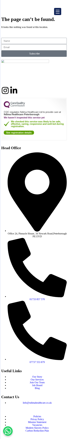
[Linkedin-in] (14, 90)
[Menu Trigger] (57, 11)
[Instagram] (5, 90)
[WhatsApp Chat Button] (8, 430)
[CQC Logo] (14, 107)
